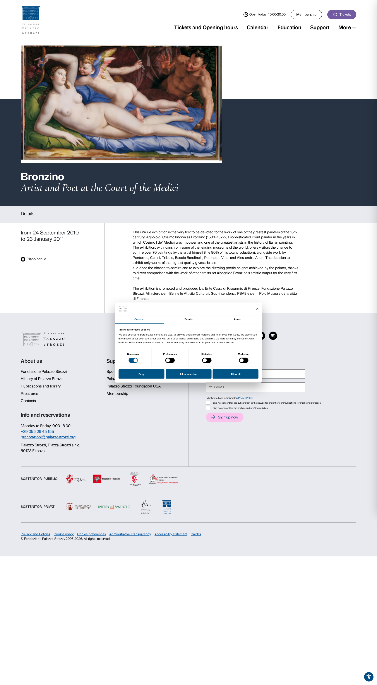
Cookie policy (64, 534)
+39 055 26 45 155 (37, 431)
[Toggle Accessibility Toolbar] (369, 677)
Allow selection (188, 374)
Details (27, 213)
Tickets (345, 14)
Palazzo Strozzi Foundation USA (133, 386)
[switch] (170, 360)
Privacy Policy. (245, 398)
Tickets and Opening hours (206, 27)
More (344, 27)
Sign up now (228, 417)
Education (289, 27)
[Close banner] (257, 309)
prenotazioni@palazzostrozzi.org (48, 437)
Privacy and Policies (35, 534)
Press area (29, 393)
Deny (141, 374)
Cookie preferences (91, 534)
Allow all (235, 374)
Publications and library (41, 386)
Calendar (257, 27)
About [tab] (237, 319)
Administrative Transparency (130, 534)
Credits (196, 534)
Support (319, 27)
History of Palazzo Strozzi (42, 378)
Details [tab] (189, 319)
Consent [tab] (139, 319)
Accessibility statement (170, 534)
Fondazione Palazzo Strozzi (44, 371)
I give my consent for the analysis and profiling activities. (240, 408)
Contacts (28, 400)
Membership (306, 14)
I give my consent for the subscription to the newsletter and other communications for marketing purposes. (266, 402)
